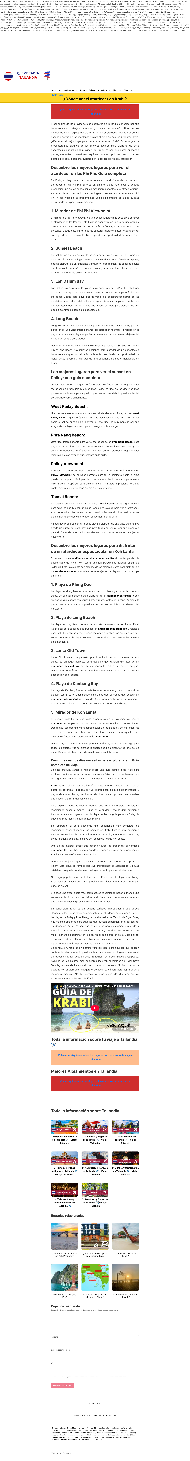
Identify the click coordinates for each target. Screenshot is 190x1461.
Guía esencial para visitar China (121, 1435)
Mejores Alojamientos (68, 90)
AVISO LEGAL (95, 1403)
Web (53, 1363)
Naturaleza (102, 90)
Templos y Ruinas (87, 90)
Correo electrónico (61, 1350)
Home (53, 90)
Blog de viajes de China (62, 1428)
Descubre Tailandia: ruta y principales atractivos (81, 1439)
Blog (126, 90)
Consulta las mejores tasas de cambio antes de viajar (74, 1430)
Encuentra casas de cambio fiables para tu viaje (87, 1435)
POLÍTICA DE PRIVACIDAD (93, 1416)
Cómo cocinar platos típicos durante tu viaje (113, 1428)
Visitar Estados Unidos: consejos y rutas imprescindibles (90, 1432)
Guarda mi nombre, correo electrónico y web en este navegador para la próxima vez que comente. (90, 1377)
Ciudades (117, 90)
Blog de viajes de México (82, 1428)
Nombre (55, 1337)
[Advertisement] (95, 48)
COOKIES (77, 1416)
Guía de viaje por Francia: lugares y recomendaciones (75, 1437)
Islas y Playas (57, 95)
